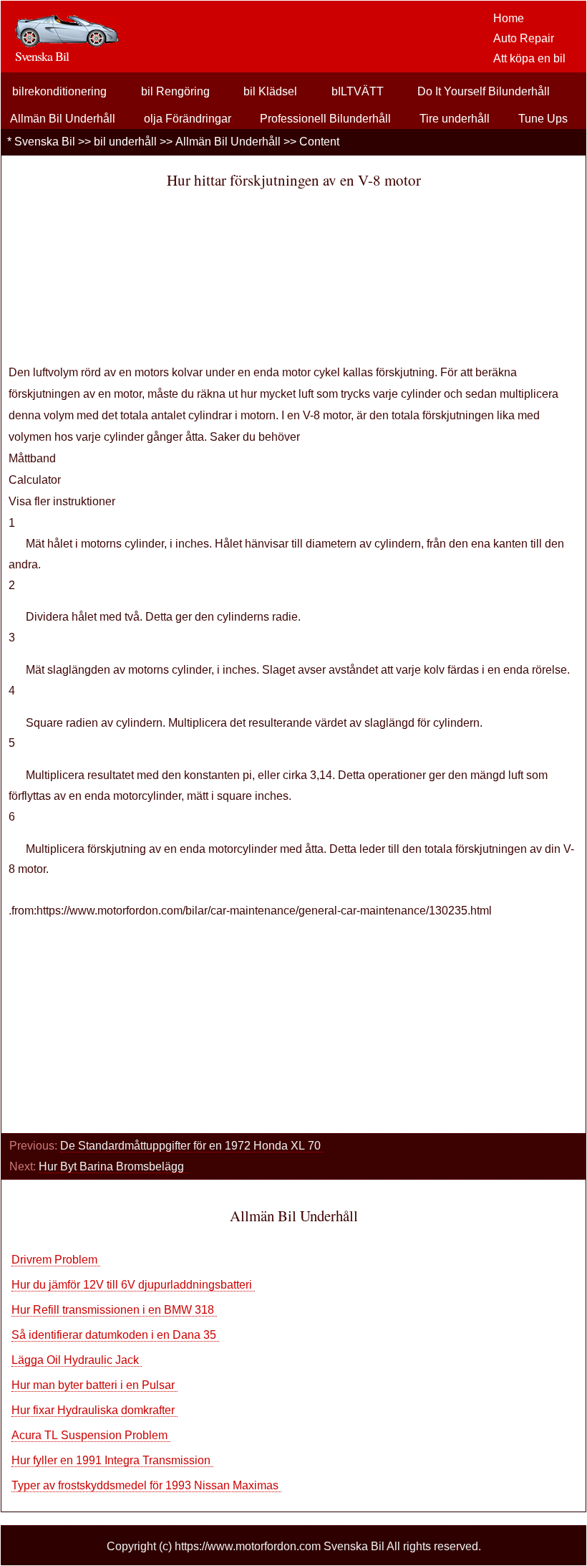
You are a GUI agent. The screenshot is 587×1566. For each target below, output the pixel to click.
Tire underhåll (454, 119)
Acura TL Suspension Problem (90, 1435)
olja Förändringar (187, 119)
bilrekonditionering (59, 91)
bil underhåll (125, 141)
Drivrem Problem (55, 1260)
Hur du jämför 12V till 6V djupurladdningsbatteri (133, 1285)
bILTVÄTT (357, 91)
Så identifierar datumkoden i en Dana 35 (115, 1335)
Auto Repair (523, 38)
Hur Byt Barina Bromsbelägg (113, 1166)
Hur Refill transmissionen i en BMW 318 (114, 1310)
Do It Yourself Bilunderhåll (483, 91)
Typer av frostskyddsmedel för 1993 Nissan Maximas (146, 1485)
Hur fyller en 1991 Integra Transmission (112, 1460)
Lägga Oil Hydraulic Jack (76, 1360)
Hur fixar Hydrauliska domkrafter (94, 1410)
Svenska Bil (44, 141)
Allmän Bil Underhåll (62, 119)
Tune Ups (543, 119)
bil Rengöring (175, 91)
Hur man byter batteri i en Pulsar (94, 1385)
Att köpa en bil (529, 58)
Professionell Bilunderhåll (325, 119)
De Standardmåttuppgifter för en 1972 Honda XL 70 (192, 1146)
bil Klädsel (270, 91)
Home (508, 18)
